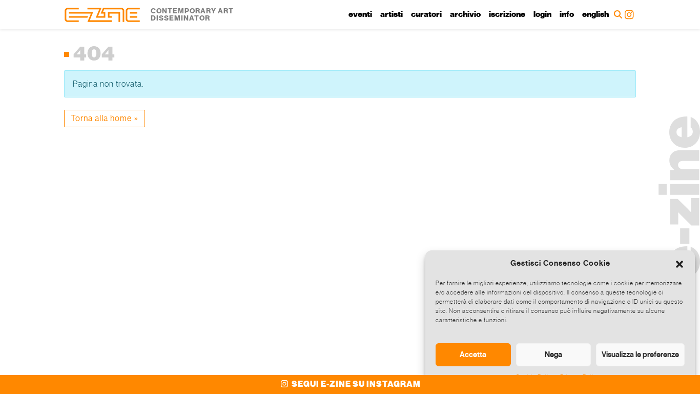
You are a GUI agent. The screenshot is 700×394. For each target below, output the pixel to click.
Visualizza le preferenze (640, 354)
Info (567, 14)
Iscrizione (507, 14)
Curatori (426, 14)
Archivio (465, 14)
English (595, 14)
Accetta (473, 354)
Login (542, 14)
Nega (553, 354)
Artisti (391, 14)
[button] (679, 263)
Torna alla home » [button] (104, 118)
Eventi (360, 14)
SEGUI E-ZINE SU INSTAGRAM (355, 384)
